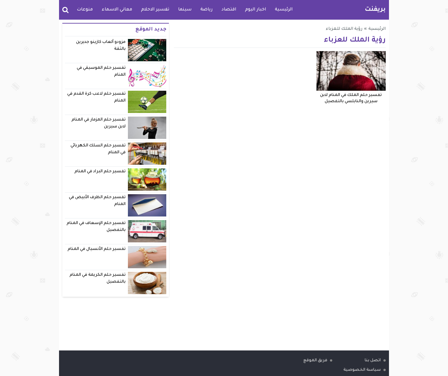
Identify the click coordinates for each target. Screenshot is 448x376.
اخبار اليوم (255, 9)
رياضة (206, 9)
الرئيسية (284, 9)
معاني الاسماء (117, 9)
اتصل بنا (373, 360)
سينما (185, 9)
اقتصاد (228, 9)
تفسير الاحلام (155, 9)
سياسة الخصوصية (362, 370)
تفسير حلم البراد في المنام (100, 171)
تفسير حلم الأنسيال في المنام (97, 249)
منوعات (85, 9)
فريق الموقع (315, 360)
